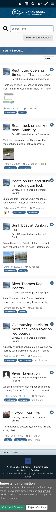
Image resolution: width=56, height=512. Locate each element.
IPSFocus (25, 467)
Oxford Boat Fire (26, 413)
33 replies (38, 208)
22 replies (32, 108)
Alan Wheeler (18, 377)
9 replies (35, 356)
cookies (22, 487)
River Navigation (26, 373)
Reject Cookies (36, 507)
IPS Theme (11, 467)
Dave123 (16, 79)
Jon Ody (16, 417)
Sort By (48, 58)
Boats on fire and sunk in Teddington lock (31, 183)
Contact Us (23, 470)
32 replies (33, 266)
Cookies (35, 470)
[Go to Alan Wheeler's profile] (6, 374)
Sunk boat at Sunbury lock (30, 227)
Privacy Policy (41, 467)
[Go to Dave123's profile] (6, 71)
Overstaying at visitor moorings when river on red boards (32, 329)
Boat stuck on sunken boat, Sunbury (30, 127)
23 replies (36, 307)
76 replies (31, 163)
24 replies (39, 396)
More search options (39, 37)
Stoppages (43, 79)
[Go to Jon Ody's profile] (6, 414)
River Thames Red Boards (27, 286)
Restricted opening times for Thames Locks (32, 72)
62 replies (34, 436)
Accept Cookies (13, 507)
